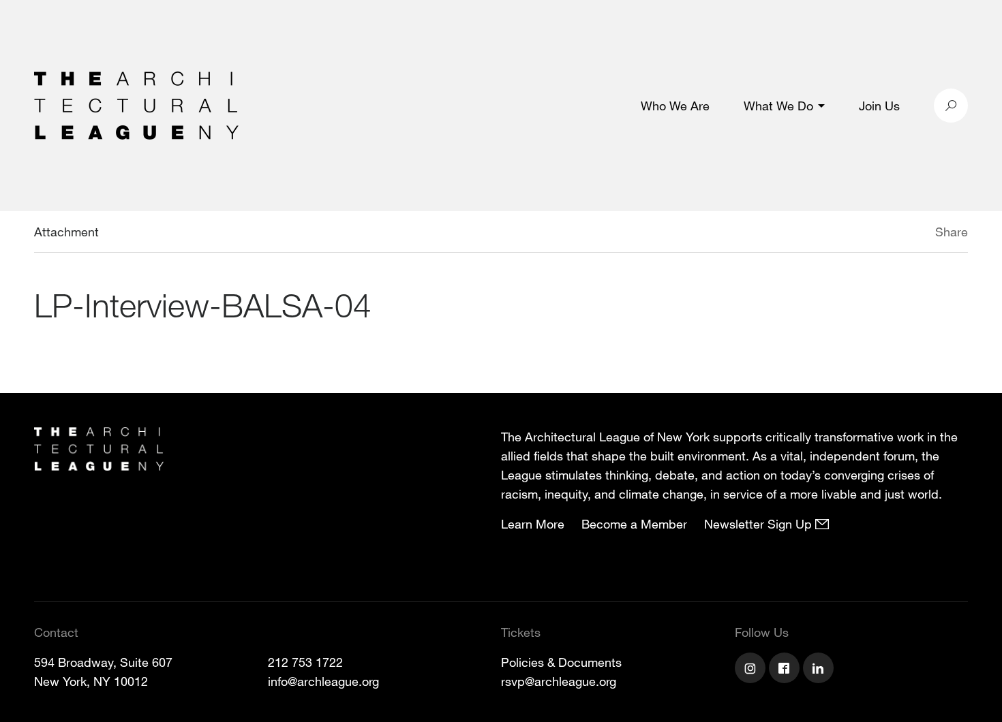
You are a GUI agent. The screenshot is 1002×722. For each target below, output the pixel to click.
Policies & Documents (561, 662)
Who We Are (675, 105)
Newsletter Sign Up (759, 523)
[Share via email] (863, 233)
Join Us (879, 105)
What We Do (778, 105)
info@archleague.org (323, 681)
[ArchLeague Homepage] (136, 104)
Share (951, 231)
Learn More (532, 523)
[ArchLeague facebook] (786, 670)
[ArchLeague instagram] (752, 670)
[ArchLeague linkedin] (820, 670)
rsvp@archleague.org (558, 681)
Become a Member (634, 523)
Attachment (66, 231)
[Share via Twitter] (894, 233)
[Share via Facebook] (915, 233)
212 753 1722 (305, 662)
